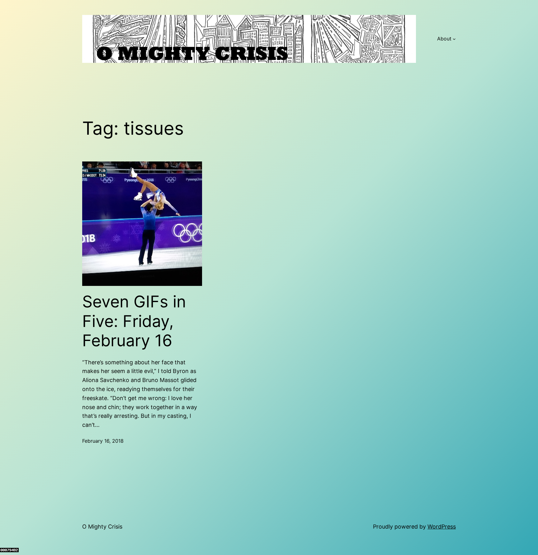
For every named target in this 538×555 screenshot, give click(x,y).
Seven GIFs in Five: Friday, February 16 (134, 321)
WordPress (441, 526)
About (444, 38)
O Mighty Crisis (102, 526)
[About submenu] (454, 38)
